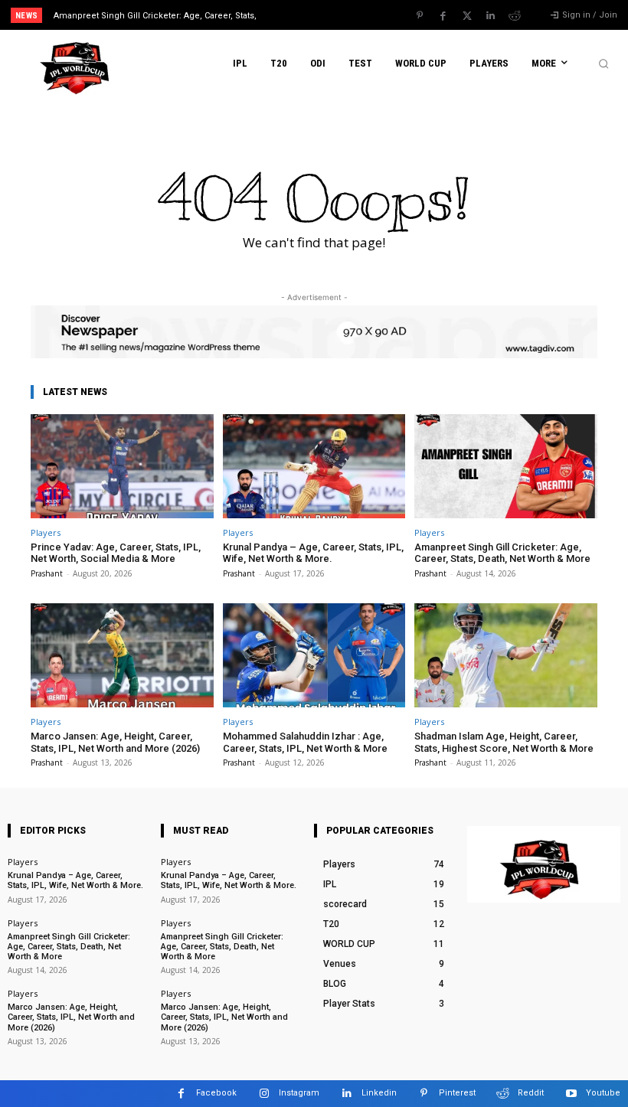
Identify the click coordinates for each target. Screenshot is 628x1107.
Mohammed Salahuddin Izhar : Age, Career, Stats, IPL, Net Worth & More (305, 742)
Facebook (216, 1093)
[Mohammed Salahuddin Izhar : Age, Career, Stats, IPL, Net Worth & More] (314, 655)
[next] (345, 14)
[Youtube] (571, 1093)
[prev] (321, 14)
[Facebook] (443, 16)
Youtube (603, 1093)
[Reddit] (515, 16)
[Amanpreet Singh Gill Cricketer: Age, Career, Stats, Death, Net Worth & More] (505, 466)
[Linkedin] (491, 16)
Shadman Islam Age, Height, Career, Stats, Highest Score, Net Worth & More (504, 742)
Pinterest (457, 1093)
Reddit (531, 1093)
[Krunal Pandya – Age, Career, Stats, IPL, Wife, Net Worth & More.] (314, 466)
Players (46, 532)
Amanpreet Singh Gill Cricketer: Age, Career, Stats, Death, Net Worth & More (502, 553)
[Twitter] (467, 16)
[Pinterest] (420, 16)
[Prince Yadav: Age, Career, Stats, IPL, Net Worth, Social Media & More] (122, 466)
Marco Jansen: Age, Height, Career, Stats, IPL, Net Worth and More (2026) (115, 742)
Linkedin (379, 1093)
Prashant (47, 573)
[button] (603, 64)
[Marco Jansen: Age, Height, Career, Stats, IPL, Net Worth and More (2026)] (122, 655)
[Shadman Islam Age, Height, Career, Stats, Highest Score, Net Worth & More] (505, 655)
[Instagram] (263, 1093)
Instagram (299, 1093)
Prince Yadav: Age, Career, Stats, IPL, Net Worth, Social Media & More (116, 553)
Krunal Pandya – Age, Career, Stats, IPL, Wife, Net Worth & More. (313, 553)
